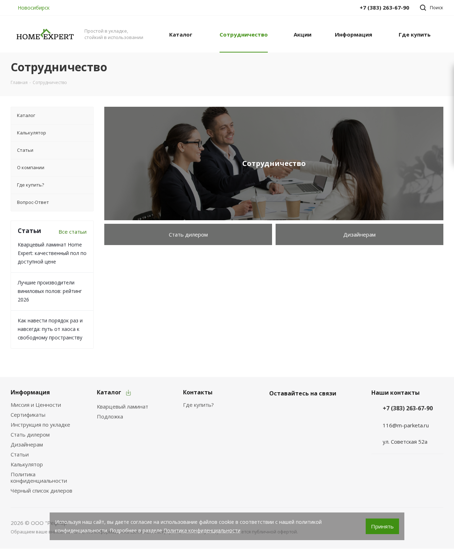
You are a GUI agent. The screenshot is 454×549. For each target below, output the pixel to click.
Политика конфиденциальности (39, 477)
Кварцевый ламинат (122, 406)
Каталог (109, 392)
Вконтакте (276, 410)
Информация (30, 392)
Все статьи (73, 231)
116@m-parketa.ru (406, 425)
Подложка (110, 416)
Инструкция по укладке (40, 424)
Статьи (20, 454)
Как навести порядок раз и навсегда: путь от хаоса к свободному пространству (50, 329)
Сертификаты (28, 414)
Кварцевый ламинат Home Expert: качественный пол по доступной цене (52, 253)
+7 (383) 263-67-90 (408, 408)
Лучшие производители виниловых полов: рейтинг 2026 (50, 291)
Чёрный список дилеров (41, 490)
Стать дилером (188, 234)
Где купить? (198, 404)
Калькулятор (27, 464)
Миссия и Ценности (36, 404)
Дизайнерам (359, 234)
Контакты (197, 392)
